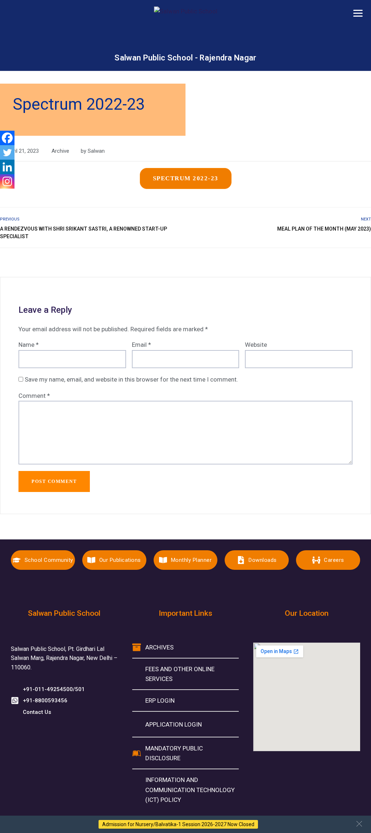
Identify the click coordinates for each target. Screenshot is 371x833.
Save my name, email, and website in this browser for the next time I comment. (131, 379)
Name (28, 344)
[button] (359, 823)
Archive (60, 151)
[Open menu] (358, 13)
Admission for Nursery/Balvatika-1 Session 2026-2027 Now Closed (178, 824)
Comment (34, 395)
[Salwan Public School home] (185, 30)
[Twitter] (7, 152)
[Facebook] (7, 138)
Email (141, 344)
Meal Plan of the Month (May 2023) (324, 229)
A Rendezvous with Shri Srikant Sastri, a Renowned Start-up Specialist (83, 232)
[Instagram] (7, 181)
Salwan (96, 151)
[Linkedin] (7, 167)
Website (256, 344)
